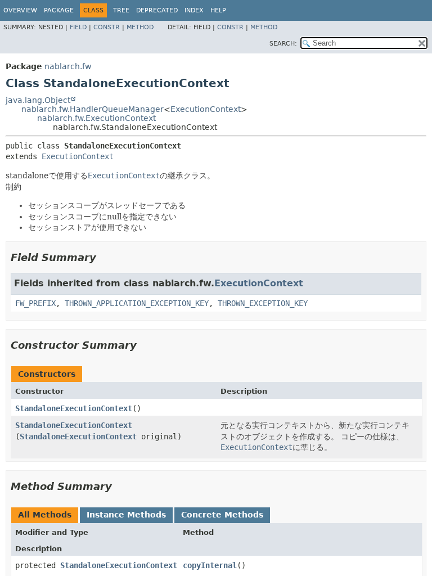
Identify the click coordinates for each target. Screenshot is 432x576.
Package (59, 10)
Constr (106, 27)
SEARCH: (283, 43)
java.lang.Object (38, 100)
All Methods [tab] (44, 514)
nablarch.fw (67, 66)
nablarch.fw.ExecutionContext (96, 118)
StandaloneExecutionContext (73, 408)
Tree (121, 10)
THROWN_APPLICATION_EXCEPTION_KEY (137, 303)
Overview (20, 10)
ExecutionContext (205, 109)
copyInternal (210, 565)
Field (78, 27)
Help (218, 10)
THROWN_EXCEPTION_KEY (263, 303)
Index (194, 10)
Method (140, 27)
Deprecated (157, 10)
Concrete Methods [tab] (222, 514)
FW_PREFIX (35, 303)
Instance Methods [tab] (126, 514)
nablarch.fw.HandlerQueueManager (92, 109)
